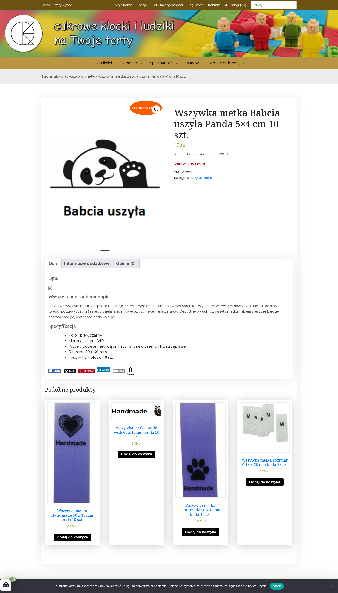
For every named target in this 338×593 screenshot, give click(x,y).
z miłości (104, 63)
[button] (156, 109)
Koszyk (142, 5)
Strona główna (53, 76)
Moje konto (123, 5)
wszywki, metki (82, 76)
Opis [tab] (53, 263)
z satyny (191, 63)
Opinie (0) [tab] (126, 263)
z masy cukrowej (225, 63)
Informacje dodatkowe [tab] (87, 263)
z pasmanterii (161, 63)
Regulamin (195, 5)
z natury (130, 63)
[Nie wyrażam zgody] (332, 586)
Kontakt (214, 5)
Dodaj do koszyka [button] (72, 537)
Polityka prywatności (167, 5)
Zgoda (276, 586)
